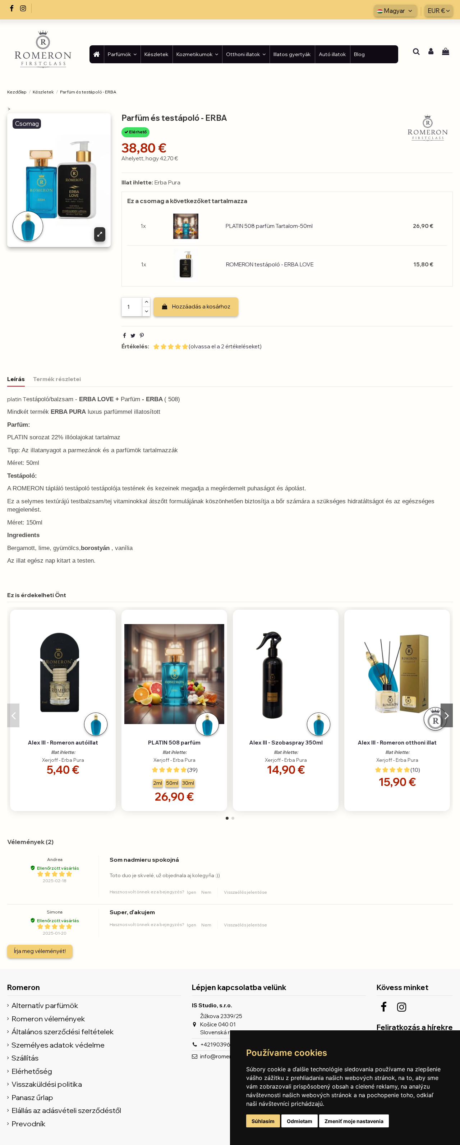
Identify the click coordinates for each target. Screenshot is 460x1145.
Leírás (16, 379)
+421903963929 (222, 1044)
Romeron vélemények (48, 1019)
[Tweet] (132, 335)
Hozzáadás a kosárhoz (201, 306)
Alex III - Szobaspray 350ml (286, 742)
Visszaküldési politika (47, 1084)
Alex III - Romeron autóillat (63, 742)
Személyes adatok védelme (58, 1045)
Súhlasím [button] (263, 1121)
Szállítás (25, 1058)
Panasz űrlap (32, 1098)
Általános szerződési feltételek (63, 1032)
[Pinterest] (142, 335)
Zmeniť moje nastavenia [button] (354, 1121)
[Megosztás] (124, 335)
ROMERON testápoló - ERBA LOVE (270, 264)
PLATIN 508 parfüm (174, 742)
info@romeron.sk (222, 1056)
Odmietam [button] (299, 1121)
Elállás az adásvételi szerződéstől (66, 1111)
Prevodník (29, 1124)
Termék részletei (57, 379)
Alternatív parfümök (45, 1006)
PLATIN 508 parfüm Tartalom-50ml (269, 226)
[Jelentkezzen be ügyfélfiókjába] (431, 52)
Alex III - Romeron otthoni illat (397, 742)
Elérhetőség (32, 1071)
